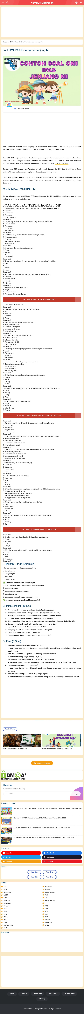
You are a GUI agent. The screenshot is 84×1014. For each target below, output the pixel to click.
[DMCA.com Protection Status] (13, 775)
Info (5, 920)
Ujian (47, 925)
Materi (47, 889)
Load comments (43, 763)
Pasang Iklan (53, 994)
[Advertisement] (42, 22)
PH (46, 903)
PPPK (47, 909)
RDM (46, 914)
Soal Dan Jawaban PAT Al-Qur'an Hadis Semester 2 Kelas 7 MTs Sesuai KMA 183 (42, 828)
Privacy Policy (69, 994)
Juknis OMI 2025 (61, 163)
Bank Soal (7, 903)
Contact (24, 994)
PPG (46, 906)
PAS (46, 895)
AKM (5, 889)
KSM (7, 63)
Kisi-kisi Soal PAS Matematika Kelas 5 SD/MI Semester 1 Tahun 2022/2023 (40, 818)
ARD (5, 898)
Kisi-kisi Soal (8, 925)
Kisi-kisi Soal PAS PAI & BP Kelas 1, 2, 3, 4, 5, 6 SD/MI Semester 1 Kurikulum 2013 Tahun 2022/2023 (48, 808)
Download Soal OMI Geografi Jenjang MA (57, 749)
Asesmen (7, 900)
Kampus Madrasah (41, 1009)
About (12, 994)
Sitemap (42, 999)
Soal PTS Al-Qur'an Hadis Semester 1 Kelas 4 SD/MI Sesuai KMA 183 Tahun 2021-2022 (44, 837)
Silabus (47, 920)
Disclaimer (37, 994)
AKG (5, 887)
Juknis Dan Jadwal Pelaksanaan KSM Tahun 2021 (43, 415)
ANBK (6, 895)
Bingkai (6, 906)
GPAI (5, 917)
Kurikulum (48, 887)
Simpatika (48, 922)
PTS (46, 911)
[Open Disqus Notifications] (7, 2)
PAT (46, 898)
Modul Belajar (50, 892)
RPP (46, 917)
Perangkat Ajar (50, 900)
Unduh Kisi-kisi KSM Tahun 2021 (43, 299)
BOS (5, 909)
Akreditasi (7, 892)
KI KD (5, 922)
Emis (5, 914)
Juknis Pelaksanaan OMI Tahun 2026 (43, 529)
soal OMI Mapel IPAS (26, 196)
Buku (5, 911)
